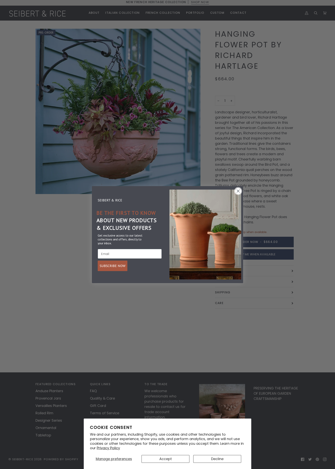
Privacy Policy (108, 448)
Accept (165, 458)
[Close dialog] (238, 191)
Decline (217, 458)
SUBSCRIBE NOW (112, 266)
